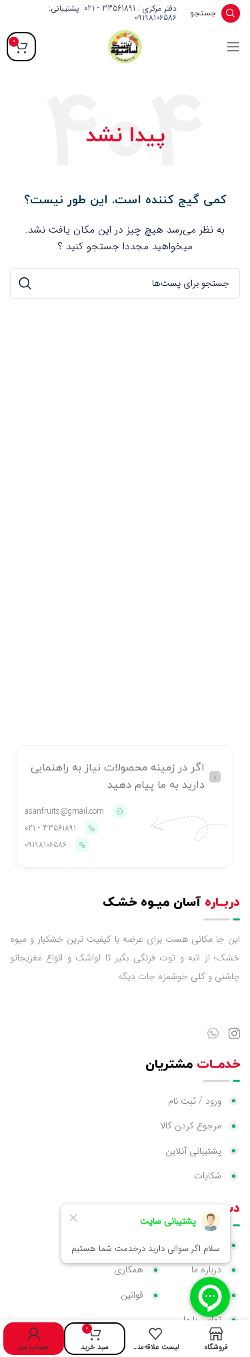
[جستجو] (25, 283)
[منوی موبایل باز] (233, 46)
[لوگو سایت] (124, 46)
